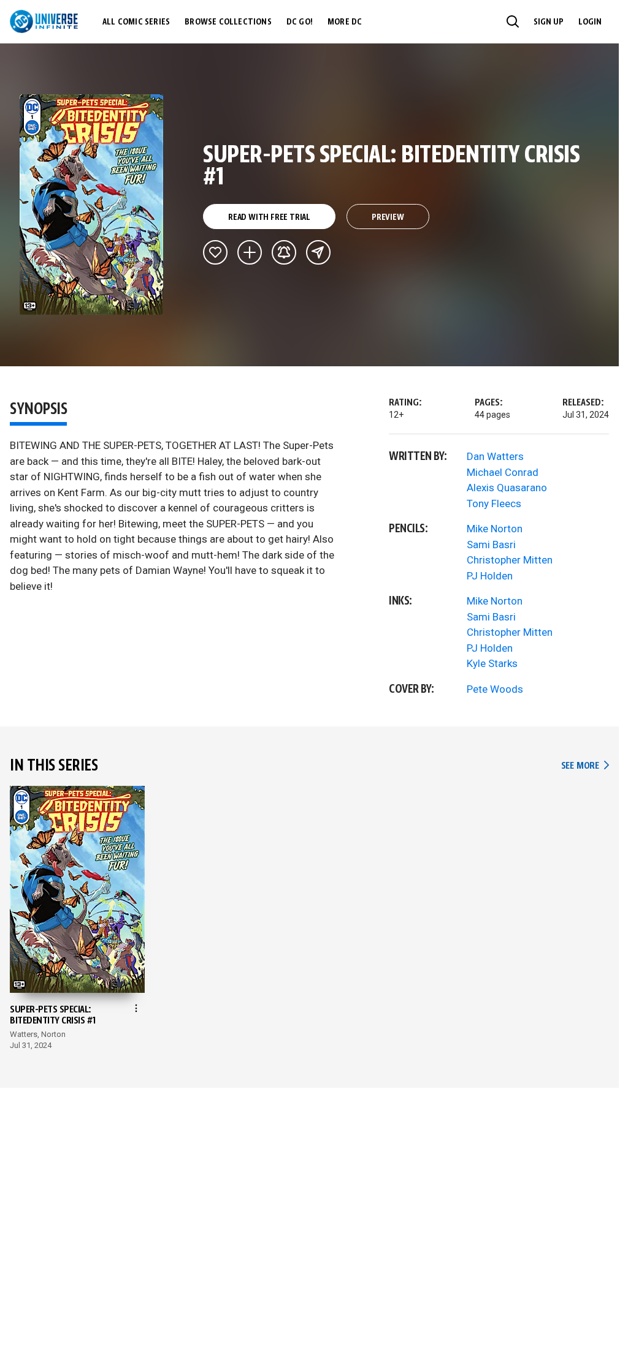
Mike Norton (495, 528)
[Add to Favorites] (215, 252)
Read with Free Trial (269, 217)
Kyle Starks (492, 663)
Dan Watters (495, 456)
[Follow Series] (284, 252)
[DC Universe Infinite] (44, 21)
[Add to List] (249, 252)
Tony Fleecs (494, 503)
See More (585, 766)
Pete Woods (495, 689)
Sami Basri (491, 544)
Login (590, 22)
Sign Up (549, 22)
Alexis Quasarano (507, 487)
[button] (512, 21)
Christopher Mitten (510, 560)
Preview (388, 217)
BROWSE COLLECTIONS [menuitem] (228, 22)
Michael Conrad (502, 472)
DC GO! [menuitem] (299, 22)
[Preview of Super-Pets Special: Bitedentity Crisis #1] (92, 204)
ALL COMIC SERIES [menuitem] (136, 22)
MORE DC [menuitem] (344, 22)
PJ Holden (490, 576)
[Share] (318, 252)
